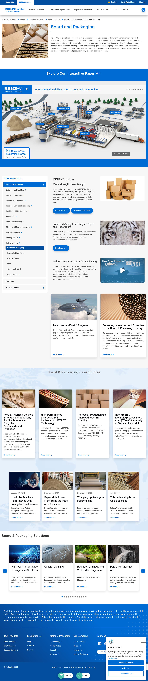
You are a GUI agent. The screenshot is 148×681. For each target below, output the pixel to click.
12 (86, 596)
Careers (76, 646)
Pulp (9, 264)
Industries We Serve (36, 19)
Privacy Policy (77, 668)
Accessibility (55, 642)
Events (29, 646)
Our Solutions (9, 642)
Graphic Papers (13, 258)
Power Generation (13, 232)
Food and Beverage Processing (18, 206)
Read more (60, 248)
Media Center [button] (102, 10)
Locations (9, 281)
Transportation (11, 275)
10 (81, 596)
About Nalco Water (14, 179)
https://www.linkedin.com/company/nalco (100, 643)
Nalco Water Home (9, 19)
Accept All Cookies (126, 662)
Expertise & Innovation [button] (83, 10)
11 (83, 596)
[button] (47, 10)
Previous (5, 571)
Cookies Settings (126, 673)
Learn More (60, 211)
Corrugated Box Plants (15, 253)
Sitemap (53, 654)
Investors (76, 650)
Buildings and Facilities (15, 190)
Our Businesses (12, 288)
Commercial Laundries (14, 201)
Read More (8, 455)
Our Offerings (9, 646)
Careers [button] (125, 10)
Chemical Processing (14, 195)
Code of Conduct (79, 654)
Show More (16, 517)
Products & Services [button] (36, 10)
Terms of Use (90, 668)
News (29, 650)
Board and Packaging (15, 248)
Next (143, 571)
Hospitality (10, 216)
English (114, 2)
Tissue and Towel (14, 269)
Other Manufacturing (14, 222)
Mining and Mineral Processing (18, 227)
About (22, 19)
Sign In (142, 2)
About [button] (114, 10)
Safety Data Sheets (128, 2)
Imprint (53, 650)
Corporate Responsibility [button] (60, 10)
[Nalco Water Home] (14, 10)
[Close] (143, 640)
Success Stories (10, 650)
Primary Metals (12, 238)
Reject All (126, 668)
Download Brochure (82, 211)
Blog (29, 642)
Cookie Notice (113, 658)
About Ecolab (78, 642)
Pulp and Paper (54, 19)
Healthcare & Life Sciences (16, 211)
